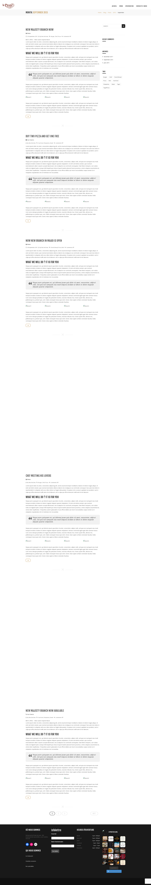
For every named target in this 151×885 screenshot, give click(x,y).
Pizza (59, 36)
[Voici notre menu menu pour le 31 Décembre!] (104, 850)
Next (94, 813)
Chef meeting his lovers (38, 475)
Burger (52, 36)
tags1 (118, 84)
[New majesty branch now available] (63, 640)
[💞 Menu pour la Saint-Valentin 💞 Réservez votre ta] (122, 856)
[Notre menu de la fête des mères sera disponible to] (122, 862)
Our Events (30, 140)
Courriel (53, 834)
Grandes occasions (31, 861)
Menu (121, 6)
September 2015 (108, 60)
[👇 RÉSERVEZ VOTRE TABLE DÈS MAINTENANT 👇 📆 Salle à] (110, 862)
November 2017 (108, 56)
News (29, 33)
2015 (114, 12)
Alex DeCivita (44, 36)
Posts (109, 12)
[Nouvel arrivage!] (122, 850)
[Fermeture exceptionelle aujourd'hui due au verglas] (122, 838)
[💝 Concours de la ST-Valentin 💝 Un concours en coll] (110, 856)
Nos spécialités (30, 866)
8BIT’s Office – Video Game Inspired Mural (38, 39)
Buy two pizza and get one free (42, 136)
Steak (51, 143)
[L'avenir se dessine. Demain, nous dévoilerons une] (116, 838)
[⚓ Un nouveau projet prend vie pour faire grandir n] (110, 838)
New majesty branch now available (45, 710)
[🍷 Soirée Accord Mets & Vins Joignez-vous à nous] (122, 844)
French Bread (54, 247)
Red (63, 247)
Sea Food (40, 143)
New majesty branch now (39, 29)
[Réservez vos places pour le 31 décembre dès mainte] (110, 844)
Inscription (55, 851)
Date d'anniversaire (57, 841)
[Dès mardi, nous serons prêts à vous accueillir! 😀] (104, 862)
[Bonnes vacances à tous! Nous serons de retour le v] (116, 850)
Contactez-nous (141, 6)
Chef (56, 36)
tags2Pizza (106, 87)
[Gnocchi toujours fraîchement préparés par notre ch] (110, 850)
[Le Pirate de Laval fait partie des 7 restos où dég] (104, 844)
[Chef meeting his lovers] (63, 405)
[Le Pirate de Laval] (8, 5)
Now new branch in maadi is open (44, 240)
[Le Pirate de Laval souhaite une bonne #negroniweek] (116, 862)
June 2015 (106, 63)
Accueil (114, 6)
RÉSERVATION (129, 6)
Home (99, 12)
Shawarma (46, 143)
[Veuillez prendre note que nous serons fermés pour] (116, 844)
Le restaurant (29, 856)
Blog (104, 12)
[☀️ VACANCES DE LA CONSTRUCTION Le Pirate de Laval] (104, 838)
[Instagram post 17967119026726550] (116, 856)
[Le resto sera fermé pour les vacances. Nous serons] (104, 856)
